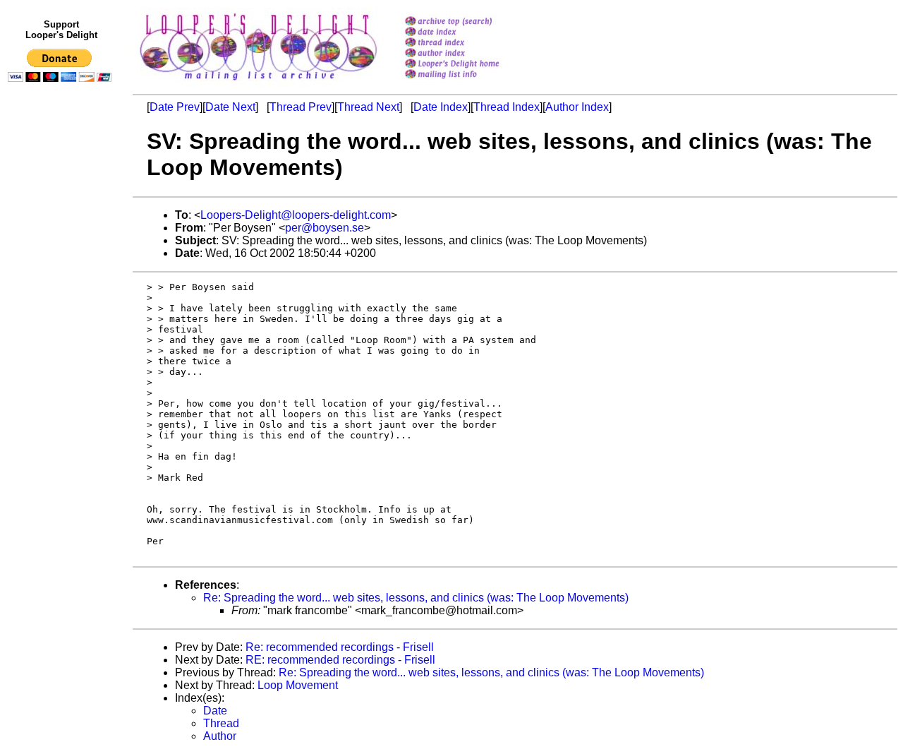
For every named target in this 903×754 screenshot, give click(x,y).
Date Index (440, 107)
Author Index (577, 107)
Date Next (230, 107)
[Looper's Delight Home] (470, 65)
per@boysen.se (324, 228)
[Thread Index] (470, 43)
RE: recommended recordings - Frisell (340, 660)
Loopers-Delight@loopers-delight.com (295, 215)
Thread (221, 723)
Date (215, 711)
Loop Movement (297, 685)
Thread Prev (300, 107)
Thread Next (368, 107)
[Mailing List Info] (470, 82)
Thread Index (506, 107)
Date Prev (175, 107)
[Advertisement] (62, 379)
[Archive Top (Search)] (470, 22)
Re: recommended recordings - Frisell (340, 647)
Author (219, 736)
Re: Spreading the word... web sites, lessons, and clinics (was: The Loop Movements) (416, 598)
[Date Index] (470, 33)
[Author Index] (470, 54)
